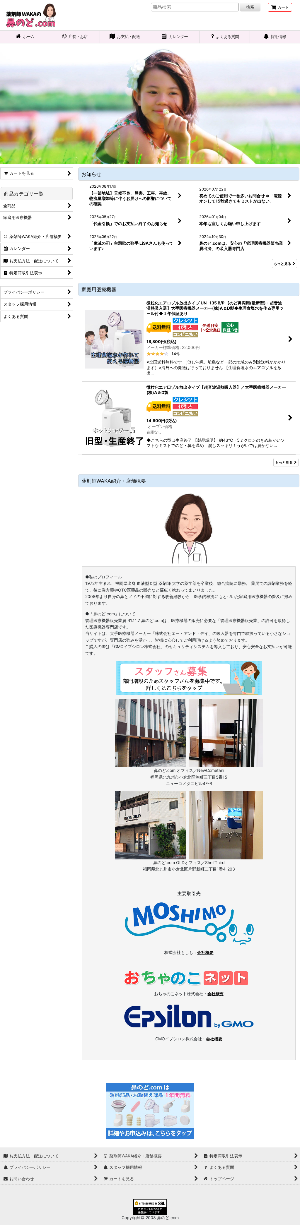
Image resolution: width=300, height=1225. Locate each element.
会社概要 (205, 952)
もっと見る (282, 263)
